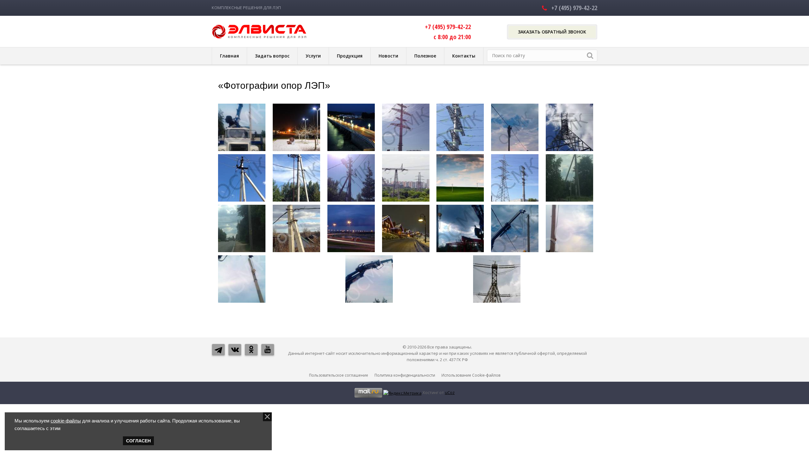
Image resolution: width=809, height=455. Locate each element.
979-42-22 (574, 7)
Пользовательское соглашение (338, 375)
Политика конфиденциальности (404, 375)
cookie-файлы (66, 420)
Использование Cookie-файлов (470, 375)
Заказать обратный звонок (552, 32)
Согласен (138, 440)
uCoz (450, 392)
